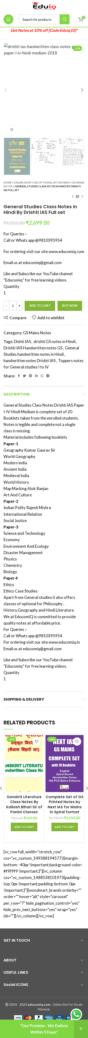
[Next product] (82, 196)
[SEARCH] (64, 19)
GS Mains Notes (37, 332)
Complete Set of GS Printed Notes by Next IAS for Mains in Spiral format (65, 804)
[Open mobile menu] (8, 19)
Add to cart (39, 305)
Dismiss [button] (81, 1029)
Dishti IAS (22, 341)
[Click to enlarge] (11, 129)
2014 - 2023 (18, 1004)
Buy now (69, 305)
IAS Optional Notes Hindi (52, 182)
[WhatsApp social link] (42, 376)
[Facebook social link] (18, 376)
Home (7, 182)
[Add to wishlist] (36, 741)
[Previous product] (72, 196)
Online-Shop (23, 182)
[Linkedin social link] (36, 376)
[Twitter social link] (24, 376)
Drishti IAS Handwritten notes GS (33, 347)
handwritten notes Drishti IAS (30, 360)
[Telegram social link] (48, 376)
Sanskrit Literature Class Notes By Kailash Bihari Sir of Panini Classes (24, 804)
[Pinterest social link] (30, 376)
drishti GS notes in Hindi (55, 341)
